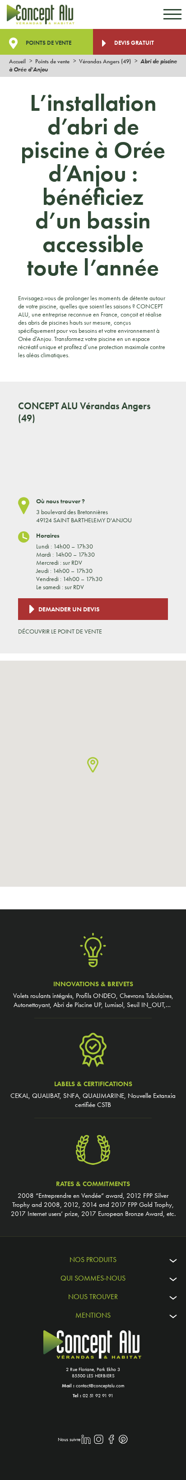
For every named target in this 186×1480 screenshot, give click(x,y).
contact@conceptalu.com (100, 1385)
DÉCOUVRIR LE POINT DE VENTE (60, 631)
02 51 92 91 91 (98, 1395)
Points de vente (47, 43)
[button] (93, 765)
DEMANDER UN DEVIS (68, 609)
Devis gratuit (133, 43)
